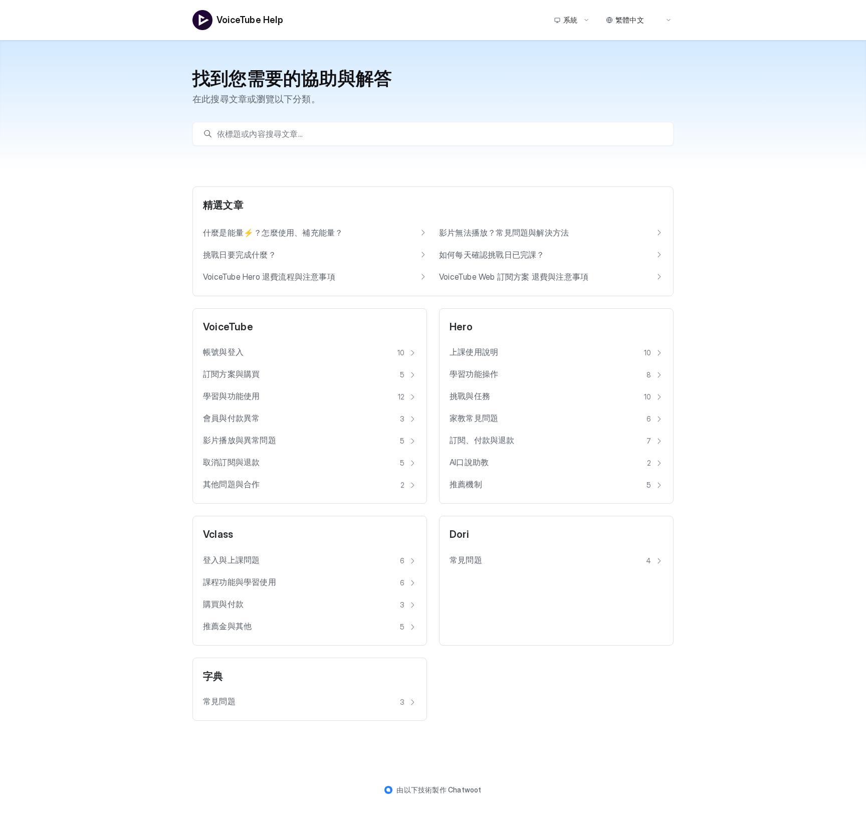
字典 (213, 676)
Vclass (218, 534)
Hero (461, 327)
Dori (459, 534)
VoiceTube (228, 327)
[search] (438, 133)
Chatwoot (465, 789)
